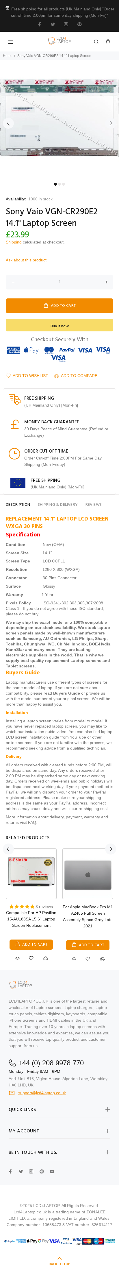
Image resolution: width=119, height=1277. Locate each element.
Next (110, 123)
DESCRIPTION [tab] (18, 504)
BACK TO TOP (59, 1264)
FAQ (32, 822)
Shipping (14, 242)
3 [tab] (63, 184)
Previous (8, 123)
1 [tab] (55, 184)
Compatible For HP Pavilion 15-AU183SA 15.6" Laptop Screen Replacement (31, 919)
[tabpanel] (59, 119)
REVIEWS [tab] (93, 504)
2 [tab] (59, 184)
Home (7, 56)
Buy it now (60, 326)
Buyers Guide (66, 693)
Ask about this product (26, 260)
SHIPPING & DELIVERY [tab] (58, 504)
